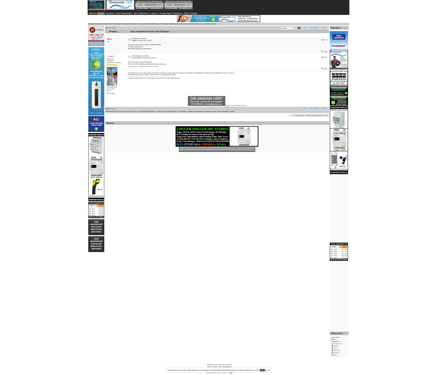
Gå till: (290, 115)
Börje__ (335, 355)
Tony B (335, 348)
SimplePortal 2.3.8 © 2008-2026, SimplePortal (219, 364)
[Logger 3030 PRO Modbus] (217, 136)
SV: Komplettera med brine (140, 56)
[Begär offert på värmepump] (217, 149)
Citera (326, 40)
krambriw (336, 353)
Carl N (111, 56)
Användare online (337, 344)
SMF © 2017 (218, 366)
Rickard (335, 346)
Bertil (197, 23)
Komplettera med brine (138, 38)
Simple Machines (227, 366)
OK (262, 370)
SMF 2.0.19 (210, 366)
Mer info (267, 370)
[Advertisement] (207, 5)
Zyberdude (336, 350)
